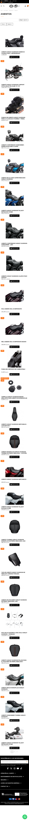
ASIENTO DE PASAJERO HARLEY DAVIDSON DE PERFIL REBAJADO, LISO (14, 600)
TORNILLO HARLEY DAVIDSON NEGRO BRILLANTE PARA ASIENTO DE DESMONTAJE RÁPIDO (14, 398)
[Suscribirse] (26, 761)
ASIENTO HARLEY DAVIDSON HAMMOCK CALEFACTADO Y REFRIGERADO (13, 52)
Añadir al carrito (15, 57)
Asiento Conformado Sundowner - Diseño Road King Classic (12, 145)
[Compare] (14, 50)
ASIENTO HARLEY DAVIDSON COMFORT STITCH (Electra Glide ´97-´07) (12, 85)
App (10, 0)
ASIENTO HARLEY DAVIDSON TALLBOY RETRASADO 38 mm (12, 211)
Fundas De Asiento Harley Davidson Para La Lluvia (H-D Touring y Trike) (13, 118)
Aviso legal (14, 0)
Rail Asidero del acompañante (11, 309)
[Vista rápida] (16, 50)
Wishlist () (11, 2)
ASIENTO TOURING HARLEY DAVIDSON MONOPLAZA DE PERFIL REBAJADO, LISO (13, 540)
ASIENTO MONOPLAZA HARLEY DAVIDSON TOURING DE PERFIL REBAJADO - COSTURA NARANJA (14, 453)
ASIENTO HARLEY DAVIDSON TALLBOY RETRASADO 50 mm (12, 743)
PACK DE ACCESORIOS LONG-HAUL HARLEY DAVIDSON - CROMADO (14, 633)
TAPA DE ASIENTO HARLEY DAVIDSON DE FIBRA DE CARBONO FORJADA (13, 573)
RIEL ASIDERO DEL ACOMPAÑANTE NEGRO (13, 341)
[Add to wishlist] (13, 50)
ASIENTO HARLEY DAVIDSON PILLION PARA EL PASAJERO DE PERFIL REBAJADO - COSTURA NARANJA (13, 662)
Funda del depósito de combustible (13, 369)
